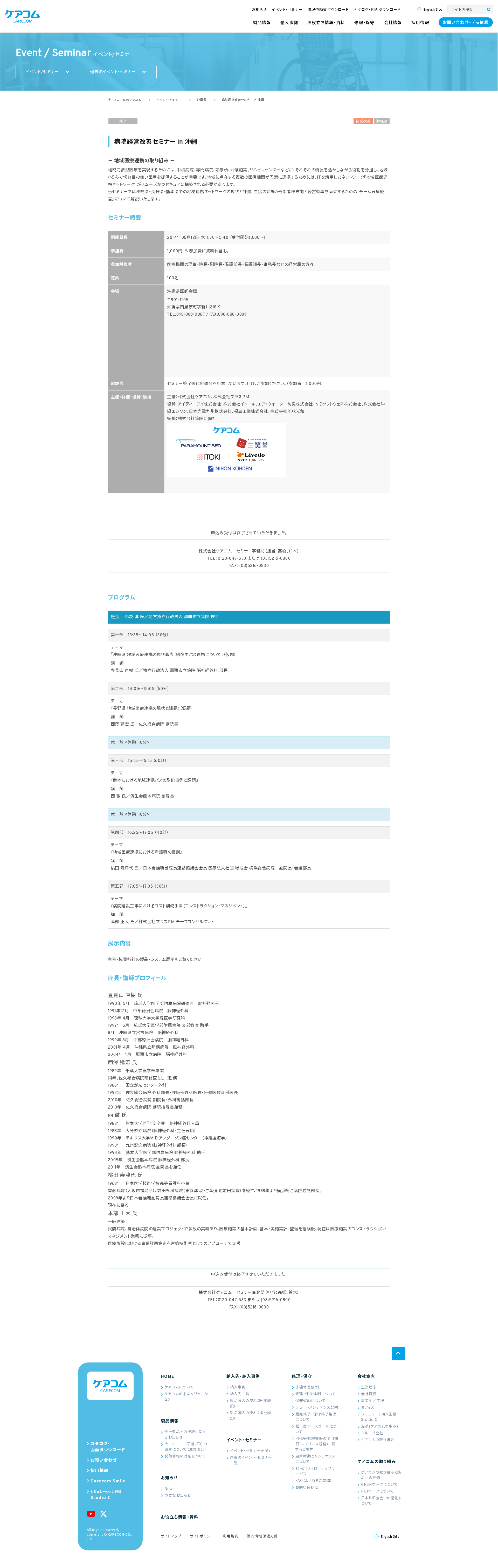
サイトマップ (171, 1535)
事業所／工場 (373, 1400)
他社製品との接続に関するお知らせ (185, 1434)
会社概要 (369, 1393)
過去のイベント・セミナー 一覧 (251, 1460)
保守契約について (310, 1400)
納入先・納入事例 (243, 1376)
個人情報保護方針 (262, 1535)
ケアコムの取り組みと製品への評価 (381, 1474)
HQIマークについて (377, 1491)
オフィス (368, 1407)
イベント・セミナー (244, 1439)
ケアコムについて (179, 1386)
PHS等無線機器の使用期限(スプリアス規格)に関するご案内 (316, 1444)
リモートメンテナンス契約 (316, 1407)
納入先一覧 (240, 1393)
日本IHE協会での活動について (381, 1500)
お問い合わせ (306, 1487)
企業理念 (369, 1386)
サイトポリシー (202, 1535)
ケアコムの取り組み (378, 1439)
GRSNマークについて (379, 1484)
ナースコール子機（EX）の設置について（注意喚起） (186, 1446)
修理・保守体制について (315, 1393)
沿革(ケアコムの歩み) (379, 1426)
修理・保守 (302, 1376)
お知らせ (169, 1477)
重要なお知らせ (177, 1495)
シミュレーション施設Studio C (379, 1416)
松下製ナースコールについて (316, 1428)
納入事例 (238, 1386)
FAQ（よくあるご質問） (313, 1480)
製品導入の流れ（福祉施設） (250, 1415)
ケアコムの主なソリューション (186, 1396)
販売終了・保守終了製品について (316, 1416)
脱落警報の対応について (185, 1456)
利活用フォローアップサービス (315, 1471)
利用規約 (230, 1535)
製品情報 (170, 1421)
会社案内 (366, 1376)
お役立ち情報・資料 (179, 1517)
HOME (167, 1376)
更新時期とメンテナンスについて (315, 1458)
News (169, 1488)
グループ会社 (372, 1432)
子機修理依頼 (307, 1386)
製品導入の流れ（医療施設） (250, 1403)
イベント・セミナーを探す (251, 1450)
